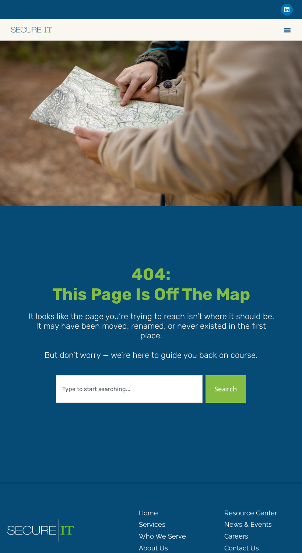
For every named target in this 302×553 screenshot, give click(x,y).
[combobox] (129, 389)
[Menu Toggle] (287, 30)
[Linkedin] (287, 9)
